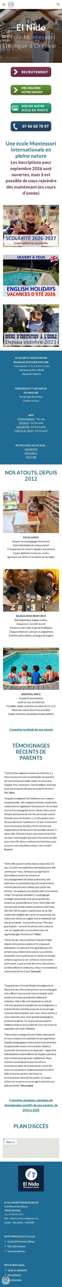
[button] (4, 4)
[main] (31, 36)
